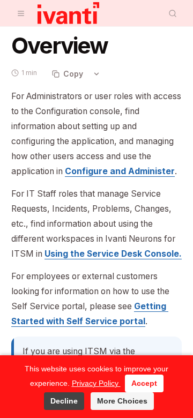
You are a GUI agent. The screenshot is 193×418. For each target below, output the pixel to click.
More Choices (122, 401)
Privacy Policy (96, 383)
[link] (120, 171)
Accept (144, 383)
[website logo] (68, 13)
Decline (64, 401)
